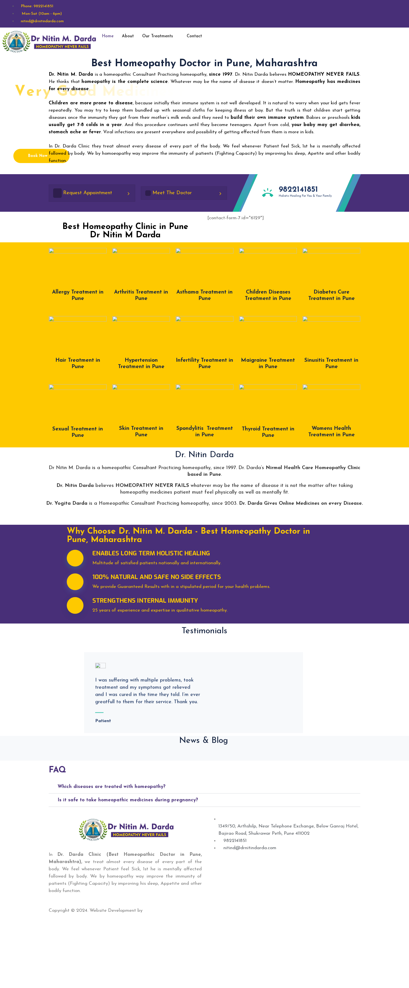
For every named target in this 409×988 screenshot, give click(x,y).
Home (108, 36)
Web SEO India (160, 910)
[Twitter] (213, 910)
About (128, 36)
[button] (204, 787)
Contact (194, 36)
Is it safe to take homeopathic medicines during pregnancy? (128, 800)
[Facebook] (346, 36)
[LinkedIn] (216, 910)
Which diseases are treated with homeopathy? (112, 786)
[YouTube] (220, 910)
